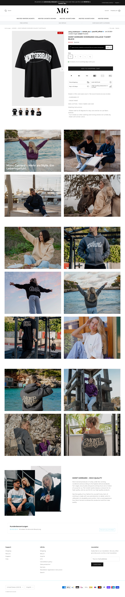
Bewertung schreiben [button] (107, 530)
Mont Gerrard (12, 591)
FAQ (6, 559)
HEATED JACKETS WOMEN (47, 18)
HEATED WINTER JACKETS (25, 18)
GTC (41, 559)
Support (8, 556)
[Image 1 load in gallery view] (38, 68)
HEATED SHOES (103, 18)
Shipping (8, 551)
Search (42, 572)
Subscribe (97, 564)
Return (42, 553)
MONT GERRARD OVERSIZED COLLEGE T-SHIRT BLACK (32, 28)
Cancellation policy (46, 562)
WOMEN (14, 28)
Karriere (42, 567)
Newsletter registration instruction (51, 570)
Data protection (45, 564)
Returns (8, 553)
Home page (8, 28)
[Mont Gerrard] (62, 10)
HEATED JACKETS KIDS (86, 18)
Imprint (42, 556)
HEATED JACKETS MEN (67, 18)
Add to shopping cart (90, 68)
